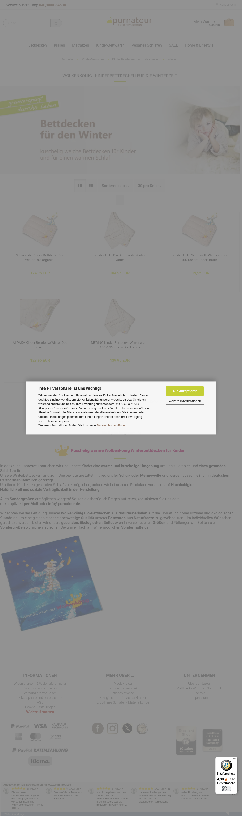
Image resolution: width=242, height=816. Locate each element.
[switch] (226, 788)
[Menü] (234, 760)
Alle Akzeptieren (185, 391)
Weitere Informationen (185, 401)
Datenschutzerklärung (111, 425)
